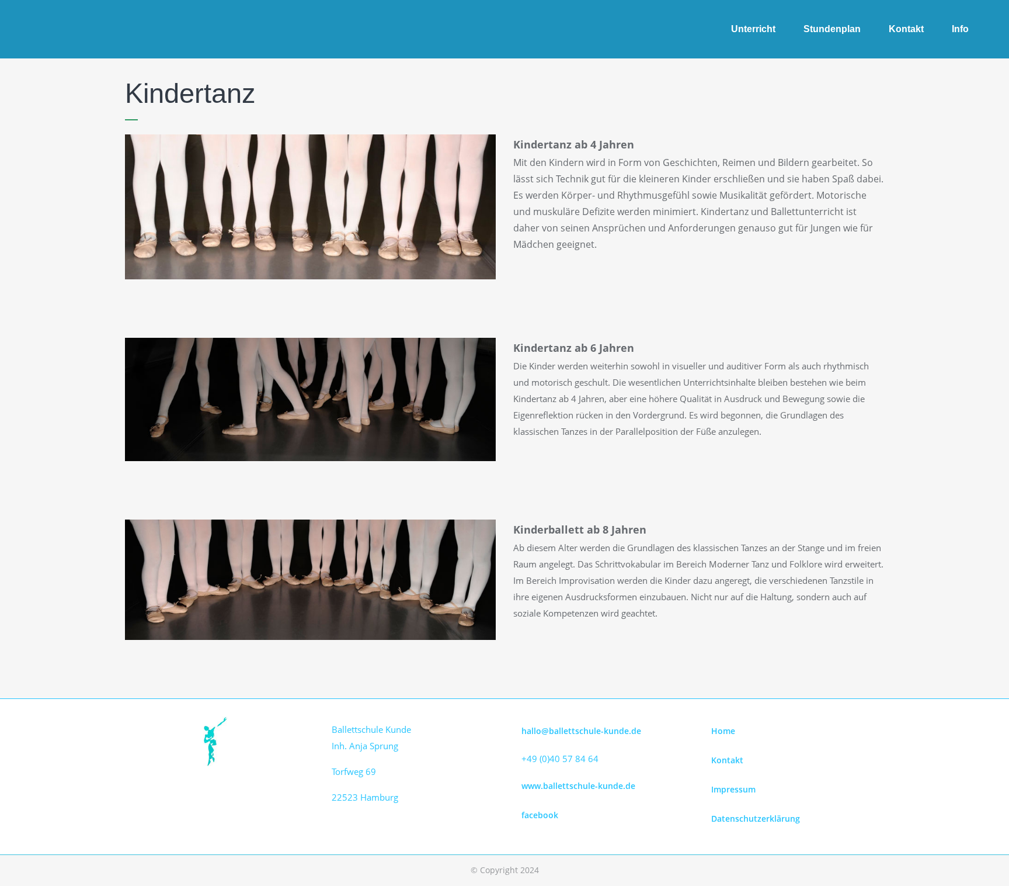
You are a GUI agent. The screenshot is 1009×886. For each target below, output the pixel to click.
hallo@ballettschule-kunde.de (581, 730)
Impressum (733, 789)
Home (723, 730)
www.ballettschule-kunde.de (578, 785)
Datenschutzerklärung (755, 818)
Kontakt (727, 760)
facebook (539, 815)
